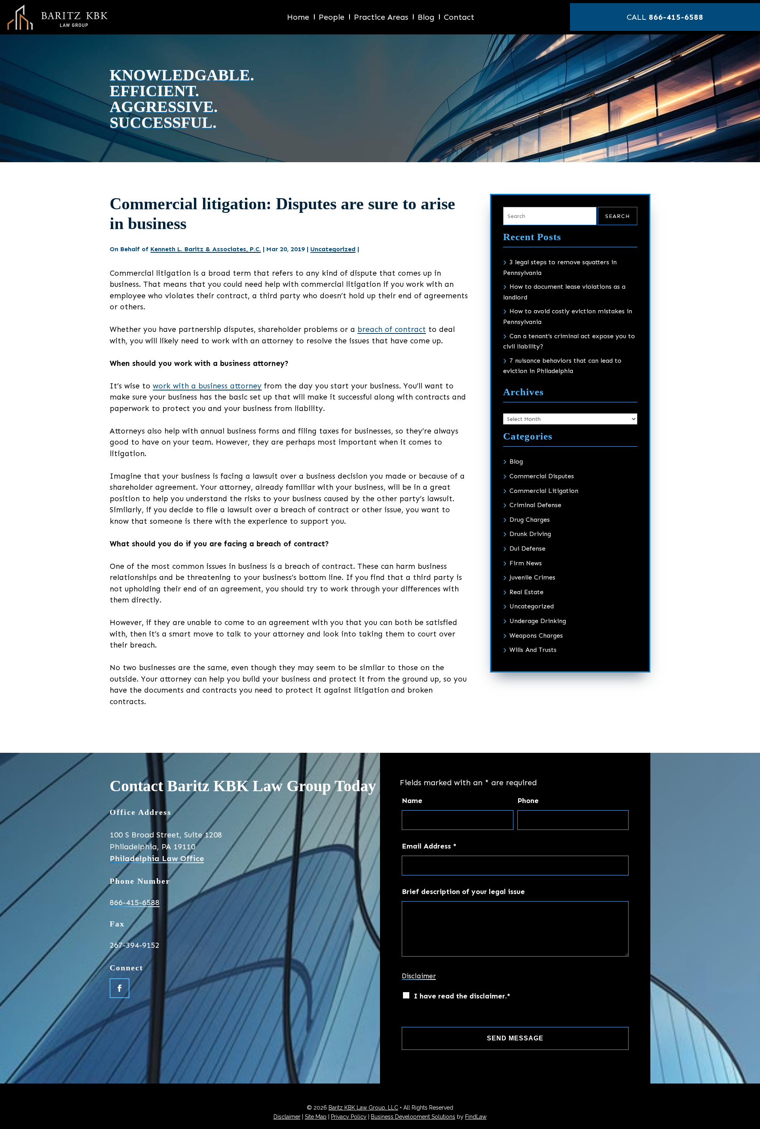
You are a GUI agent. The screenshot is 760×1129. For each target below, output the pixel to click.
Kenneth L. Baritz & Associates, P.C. (205, 249)
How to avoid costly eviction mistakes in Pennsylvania (567, 316)
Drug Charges (529, 519)
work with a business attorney (207, 385)
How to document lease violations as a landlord (564, 292)
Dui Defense (527, 548)
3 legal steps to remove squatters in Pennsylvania (560, 267)
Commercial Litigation (543, 490)
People (331, 18)
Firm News (525, 563)
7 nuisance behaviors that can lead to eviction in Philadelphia (562, 366)
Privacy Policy (349, 1117)
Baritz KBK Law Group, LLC (363, 1107)
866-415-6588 (676, 17)
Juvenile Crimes (532, 577)
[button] (750, 1120)
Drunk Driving (530, 534)
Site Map (316, 1117)
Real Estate (526, 592)
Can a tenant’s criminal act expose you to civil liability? (569, 341)
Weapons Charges (536, 635)
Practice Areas (381, 18)
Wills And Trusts (533, 650)
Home (298, 18)
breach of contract (391, 329)
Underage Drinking (537, 621)
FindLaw (475, 1117)
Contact (459, 18)
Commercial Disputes (541, 476)
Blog (426, 18)
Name (412, 800)
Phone (528, 800)
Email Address (429, 846)
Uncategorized (332, 249)
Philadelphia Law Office (157, 858)
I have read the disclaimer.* (462, 996)
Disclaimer (419, 976)
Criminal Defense (535, 505)
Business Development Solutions (413, 1117)
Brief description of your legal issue (463, 891)
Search (617, 216)
